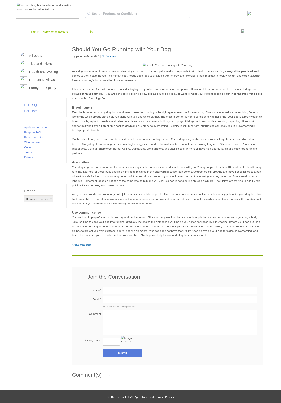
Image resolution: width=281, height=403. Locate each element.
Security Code (92, 340)
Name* (97, 290)
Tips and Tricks (40, 64)
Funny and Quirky (42, 88)
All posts (35, 56)
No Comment (109, 56)
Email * (97, 299)
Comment (95, 313)
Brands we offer (33, 137)
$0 (91, 31)
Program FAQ (32, 132)
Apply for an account (55, 31)
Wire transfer (32, 142)
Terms (28, 152)
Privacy (28, 157)
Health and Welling (43, 72)
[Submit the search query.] (89, 13)
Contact (29, 147)
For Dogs (31, 105)
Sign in (35, 31)
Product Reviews (42, 80)
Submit (122, 352)
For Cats (30, 111)
